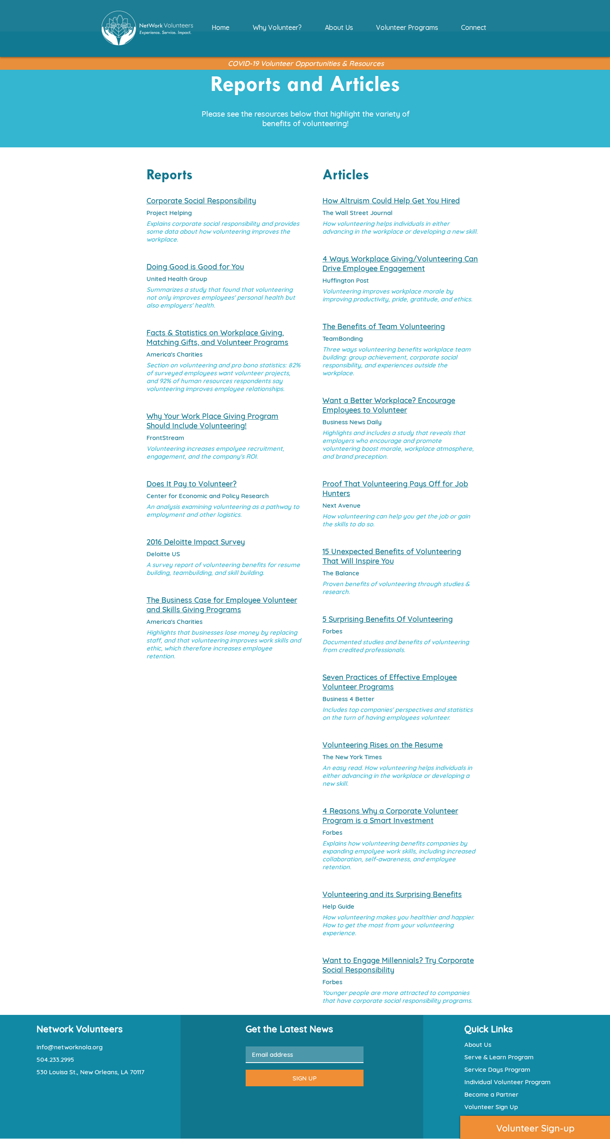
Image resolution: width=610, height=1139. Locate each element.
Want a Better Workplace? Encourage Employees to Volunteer (388, 405)
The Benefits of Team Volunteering (383, 326)
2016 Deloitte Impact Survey (195, 542)
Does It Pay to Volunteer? (191, 484)
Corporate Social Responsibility (201, 200)
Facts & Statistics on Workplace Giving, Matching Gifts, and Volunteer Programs (217, 337)
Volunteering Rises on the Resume (382, 745)
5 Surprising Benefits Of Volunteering (387, 619)
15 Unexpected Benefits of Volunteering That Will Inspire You (391, 556)
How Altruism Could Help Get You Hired (391, 200)
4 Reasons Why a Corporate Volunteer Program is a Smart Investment (390, 815)
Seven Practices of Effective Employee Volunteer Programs (389, 682)
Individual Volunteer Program (507, 1082)
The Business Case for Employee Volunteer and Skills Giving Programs (221, 604)
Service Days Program (497, 1069)
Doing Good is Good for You (195, 266)
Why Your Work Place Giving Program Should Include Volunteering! (212, 420)
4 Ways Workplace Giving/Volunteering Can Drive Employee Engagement (400, 263)
